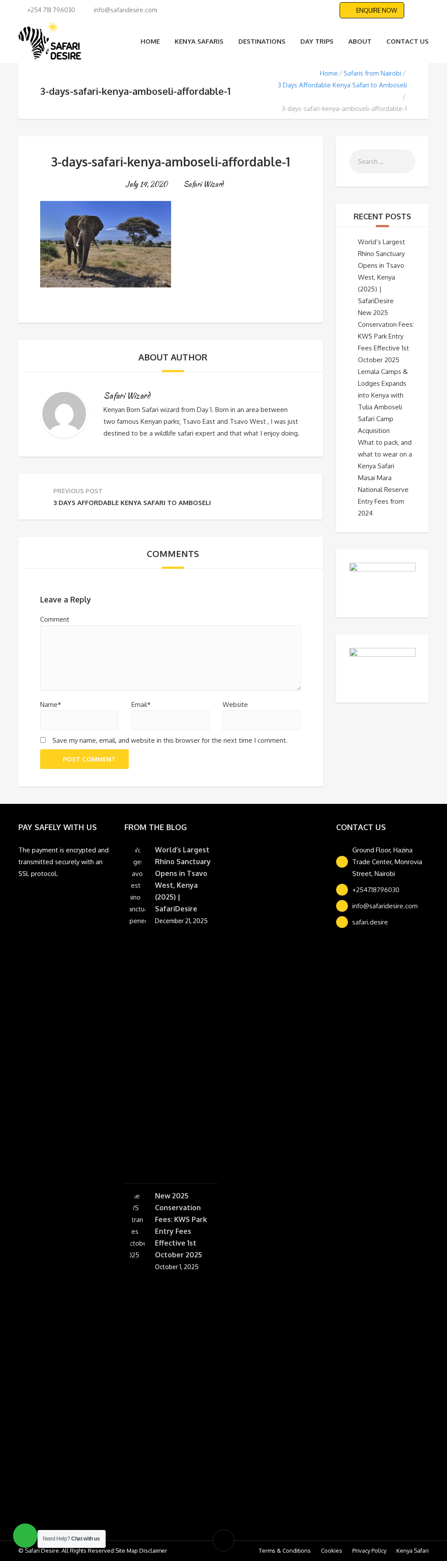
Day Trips (317, 41)
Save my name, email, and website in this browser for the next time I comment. (170, 740)
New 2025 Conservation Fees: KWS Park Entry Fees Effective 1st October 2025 (386, 336)
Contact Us (407, 41)
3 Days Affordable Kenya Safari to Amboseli (342, 85)
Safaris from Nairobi (372, 73)
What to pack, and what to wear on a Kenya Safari (385, 454)
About (359, 41)
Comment (54, 619)
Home (150, 41)
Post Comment (89, 759)
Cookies (331, 1550)
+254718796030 (375, 890)
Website (235, 704)
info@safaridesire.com (385, 906)
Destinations (261, 41)
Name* (50, 704)
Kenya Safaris (199, 41)
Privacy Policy (369, 1550)
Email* (141, 704)
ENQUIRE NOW (376, 10)
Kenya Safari (412, 1550)
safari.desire (370, 922)
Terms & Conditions (285, 1550)
